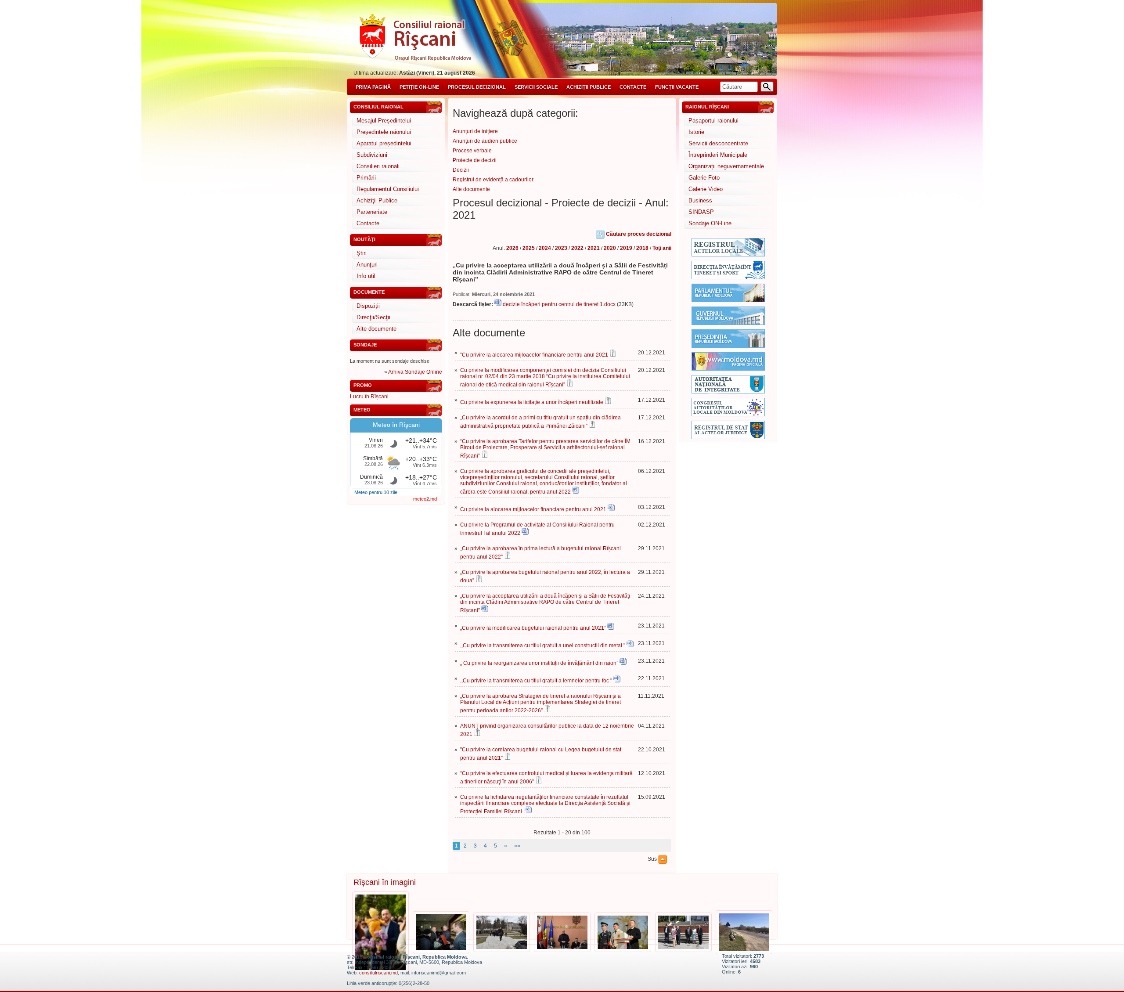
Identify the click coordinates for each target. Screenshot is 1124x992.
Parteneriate (372, 212)
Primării (366, 177)
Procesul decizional (477, 87)
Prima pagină (373, 87)
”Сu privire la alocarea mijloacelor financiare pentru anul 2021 (534, 355)
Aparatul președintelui (384, 143)
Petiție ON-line (419, 87)
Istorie (696, 132)
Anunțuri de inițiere (475, 131)
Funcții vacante (677, 87)
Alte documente (376, 328)
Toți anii (661, 248)
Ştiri (362, 253)
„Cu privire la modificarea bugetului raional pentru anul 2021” (533, 628)
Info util (366, 276)
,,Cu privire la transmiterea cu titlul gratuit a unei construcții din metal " (542, 645)
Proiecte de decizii (475, 160)
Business (700, 200)
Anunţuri (367, 264)
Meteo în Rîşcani (396, 424)
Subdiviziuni (372, 155)
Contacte (633, 87)
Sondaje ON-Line (709, 223)
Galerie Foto (704, 177)
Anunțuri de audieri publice (485, 141)
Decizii (461, 170)
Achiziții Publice (588, 87)
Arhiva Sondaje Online (415, 372)
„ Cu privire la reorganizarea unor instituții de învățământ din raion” (539, 663)
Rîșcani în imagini (384, 882)
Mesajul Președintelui (384, 120)
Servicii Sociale (536, 87)
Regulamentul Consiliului (388, 189)
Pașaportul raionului (713, 120)
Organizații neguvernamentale (726, 166)
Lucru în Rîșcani (369, 396)
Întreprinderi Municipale (717, 155)
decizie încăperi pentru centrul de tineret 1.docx (559, 304)
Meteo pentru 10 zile (375, 492)
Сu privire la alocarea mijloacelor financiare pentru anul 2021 (533, 509)
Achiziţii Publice (377, 200)
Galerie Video (705, 189)
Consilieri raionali (378, 166)
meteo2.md (425, 498)
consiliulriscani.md (378, 972)
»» (517, 846)
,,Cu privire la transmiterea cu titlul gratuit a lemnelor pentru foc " (536, 681)
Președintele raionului (384, 132)
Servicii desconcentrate (718, 143)
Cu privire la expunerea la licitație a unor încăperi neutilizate (531, 402)
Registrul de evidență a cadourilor (493, 180)
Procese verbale (472, 151)
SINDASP (701, 212)
